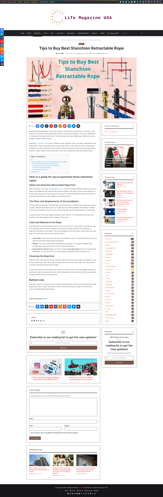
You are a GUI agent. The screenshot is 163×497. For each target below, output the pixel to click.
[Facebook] (34, 321)
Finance (108, 257)
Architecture (109, 318)
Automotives (109, 269)
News (28, 33)
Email (31, 425)
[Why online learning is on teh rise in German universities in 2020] (110, 202)
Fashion (108, 272)
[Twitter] (37, 321)
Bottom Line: (35, 171)
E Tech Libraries (86, 487)
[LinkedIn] (39, 321)
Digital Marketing (111, 315)
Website (67, 425)
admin (59, 53)
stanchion (60, 189)
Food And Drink (111, 248)
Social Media (110, 305)
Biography (109, 284)
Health (94, 33)
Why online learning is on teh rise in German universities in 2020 (124, 202)
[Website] (32, 321)
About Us (26, 2)
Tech (45, 33)
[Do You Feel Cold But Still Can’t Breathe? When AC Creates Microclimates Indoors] (86, 460)
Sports (108, 296)
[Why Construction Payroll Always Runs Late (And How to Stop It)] (39, 460)
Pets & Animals (110, 293)
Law (107, 275)
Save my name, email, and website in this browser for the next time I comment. (54, 433)
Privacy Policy (44, 2)
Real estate (109, 254)
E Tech (106, 487)
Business (37, 33)
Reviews (108, 260)
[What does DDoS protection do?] (110, 211)
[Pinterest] (41, 321)
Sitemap (51, 2)
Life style (60, 33)
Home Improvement (112, 242)
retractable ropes (42, 143)
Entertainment (83, 33)
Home (20, 2)
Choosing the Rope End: (40, 169)
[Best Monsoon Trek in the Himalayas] (110, 185)
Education (70, 33)
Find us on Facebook (111, 131)
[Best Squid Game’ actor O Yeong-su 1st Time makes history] (110, 193)
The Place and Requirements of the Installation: (47, 165)
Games (108, 290)
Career (108, 299)
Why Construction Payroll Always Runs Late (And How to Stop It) (39, 469)
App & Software (111, 266)
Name (31, 418)
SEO (52, 33)
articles (45, 299)
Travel (108, 278)
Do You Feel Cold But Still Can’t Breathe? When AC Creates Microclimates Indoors (86, 469)
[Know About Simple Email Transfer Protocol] (110, 220)
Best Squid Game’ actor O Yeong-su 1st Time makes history (124, 193)
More (102, 33)
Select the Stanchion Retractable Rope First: (46, 163)
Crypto (108, 308)
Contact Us (34, 2)
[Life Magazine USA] (81, 17)
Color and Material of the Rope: (42, 167)
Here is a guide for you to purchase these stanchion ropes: (49, 161)
